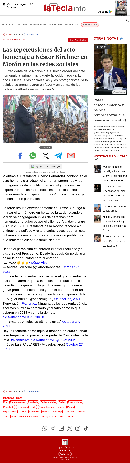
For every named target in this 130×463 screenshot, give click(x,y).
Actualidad (7, 24)
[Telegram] (53, 428)
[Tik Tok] (86, 428)
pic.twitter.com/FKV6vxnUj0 (23, 317)
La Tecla (18, 34)
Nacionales (55, 24)
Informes (22, 24)
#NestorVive (20, 340)
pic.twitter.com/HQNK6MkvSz (53, 340)
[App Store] (106, 11)
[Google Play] (110, 11)
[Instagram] (77, 428)
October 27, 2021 (67, 299)
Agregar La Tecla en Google (48, 166)
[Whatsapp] (45, 428)
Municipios (71, 24)
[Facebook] (61, 428)
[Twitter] (69, 428)
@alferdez (29, 303)
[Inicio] (4, 4)
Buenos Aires (38, 24)
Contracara (90, 24)
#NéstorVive (38, 262)
